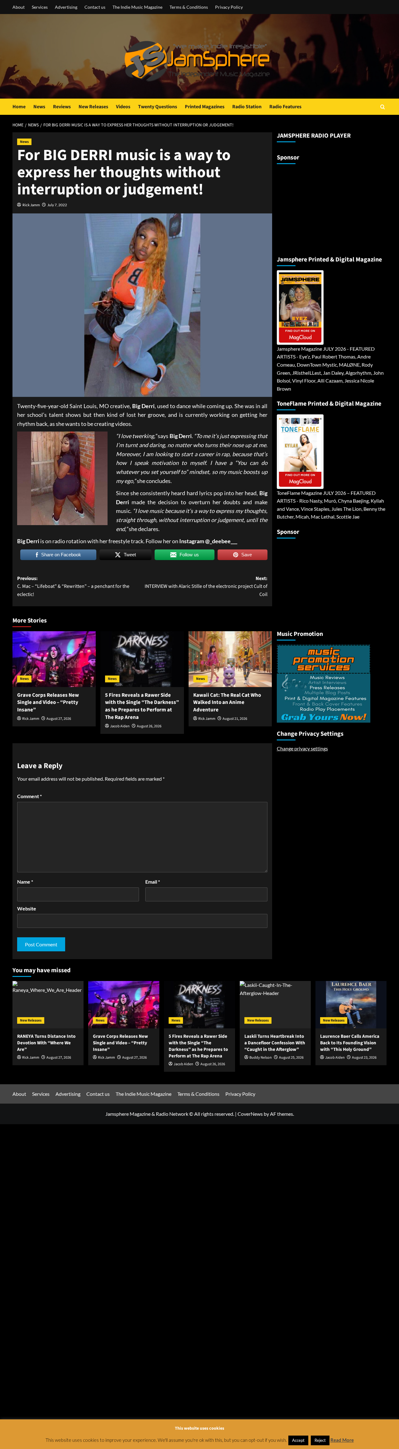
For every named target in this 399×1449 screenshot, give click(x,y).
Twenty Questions (157, 106)
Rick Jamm (31, 204)
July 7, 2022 (57, 204)
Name (25, 882)
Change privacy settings (302, 748)
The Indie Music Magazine (137, 7)
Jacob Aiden (120, 726)
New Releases (93, 106)
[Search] (383, 106)
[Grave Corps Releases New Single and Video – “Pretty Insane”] (54, 659)
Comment (29, 796)
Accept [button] (298, 1440)
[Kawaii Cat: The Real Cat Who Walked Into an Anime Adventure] (230, 659)
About (18, 7)
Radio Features (285, 106)
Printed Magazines (204, 106)
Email (152, 882)
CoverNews (250, 1114)
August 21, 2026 (235, 718)
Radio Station (247, 106)
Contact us (94, 7)
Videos (123, 106)
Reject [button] (320, 1440)
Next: (206, 586)
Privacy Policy (229, 7)
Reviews (62, 106)
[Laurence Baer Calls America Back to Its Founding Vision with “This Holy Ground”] (351, 1004)
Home (19, 106)
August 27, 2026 (58, 718)
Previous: (73, 586)
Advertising (66, 7)
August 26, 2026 (149, 726)
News (39, 106)
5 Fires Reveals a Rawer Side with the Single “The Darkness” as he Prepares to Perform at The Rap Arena (142, 706)
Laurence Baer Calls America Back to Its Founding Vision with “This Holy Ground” (349, 1043)
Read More (342, 1440)
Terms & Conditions (189, 7)
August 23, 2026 (364, 1057)
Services (40, 7)
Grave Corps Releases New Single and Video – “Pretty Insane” (48, 702)
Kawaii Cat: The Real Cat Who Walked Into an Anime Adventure (227, 702)
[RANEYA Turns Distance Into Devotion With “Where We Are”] (48, 1004)
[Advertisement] (316, 207)
